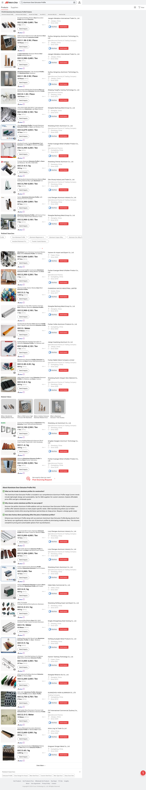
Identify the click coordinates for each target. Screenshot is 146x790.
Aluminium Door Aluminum (10, 237)
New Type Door (58, 775)
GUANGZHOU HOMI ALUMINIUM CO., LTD (62, 693)
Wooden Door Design (33, 14)
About (27, 783)
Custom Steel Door (46, 775)
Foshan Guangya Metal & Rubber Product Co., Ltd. (63, 145)
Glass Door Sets (69, 775)
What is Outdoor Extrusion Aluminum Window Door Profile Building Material (41, 416)
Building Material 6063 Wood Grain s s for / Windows (30, 639)
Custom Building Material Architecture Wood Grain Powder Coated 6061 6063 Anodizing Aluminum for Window (30, 441)
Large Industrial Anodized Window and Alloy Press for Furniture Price (30, 746)
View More (40, 765)
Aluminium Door (23, 241)
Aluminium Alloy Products (21, 14)
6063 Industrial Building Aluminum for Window (30, 674)
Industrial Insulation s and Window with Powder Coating (31, 585)
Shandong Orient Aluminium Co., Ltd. (60, 126)
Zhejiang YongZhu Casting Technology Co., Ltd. (64, 90)
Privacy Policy (46, 783)
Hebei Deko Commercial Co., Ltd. (59, 585)
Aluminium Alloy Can (52, 14)
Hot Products (17, 781)
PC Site (60, 781)
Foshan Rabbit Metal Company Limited (61, 360)
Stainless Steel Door (28, 237)
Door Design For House (21, 775)
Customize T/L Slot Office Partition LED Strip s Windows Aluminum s (30, 306)
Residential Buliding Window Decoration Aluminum (30, 18)
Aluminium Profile (61, 237)
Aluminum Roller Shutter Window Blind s (30, 288)
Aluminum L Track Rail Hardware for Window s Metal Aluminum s (30, 657)
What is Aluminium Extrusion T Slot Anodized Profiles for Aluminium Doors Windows (57, 416)
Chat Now (54, 27)
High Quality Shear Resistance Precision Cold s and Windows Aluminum (31, 710)
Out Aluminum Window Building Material (29, 54)
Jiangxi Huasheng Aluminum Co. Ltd (60, 342)
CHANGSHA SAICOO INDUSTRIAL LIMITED (62, 288)
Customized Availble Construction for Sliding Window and (30, 270)
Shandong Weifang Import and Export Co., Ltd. (63, 603)
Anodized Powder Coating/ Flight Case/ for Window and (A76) (30, 144)
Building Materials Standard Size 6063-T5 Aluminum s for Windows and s (30, 342)
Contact (54, 783)
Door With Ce (42, 14)
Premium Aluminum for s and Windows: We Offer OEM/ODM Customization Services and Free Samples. (31, 162)
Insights (66, 781)
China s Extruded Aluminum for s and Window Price (30, 126)
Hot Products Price (28, 781)
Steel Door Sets (62, 14)
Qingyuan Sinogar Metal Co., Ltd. (59, 746)
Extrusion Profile (7, 775)
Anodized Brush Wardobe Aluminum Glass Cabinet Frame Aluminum (31, 324)
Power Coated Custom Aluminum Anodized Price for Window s (31, 567)
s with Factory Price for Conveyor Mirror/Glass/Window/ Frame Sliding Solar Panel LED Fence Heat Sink (31, 215)
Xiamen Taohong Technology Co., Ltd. (60, 657)
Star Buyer (54, 781)
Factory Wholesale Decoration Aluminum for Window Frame (29, 728)
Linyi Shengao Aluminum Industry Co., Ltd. (62, 197)
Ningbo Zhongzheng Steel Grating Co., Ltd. (62, 621)
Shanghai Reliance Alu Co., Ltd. (58, 675)
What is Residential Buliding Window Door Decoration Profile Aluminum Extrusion (7, 416)
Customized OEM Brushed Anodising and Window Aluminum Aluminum (30, 90)
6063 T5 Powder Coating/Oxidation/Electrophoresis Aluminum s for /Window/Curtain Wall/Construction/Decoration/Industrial (30, 603)
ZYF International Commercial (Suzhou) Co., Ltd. (63, 711)
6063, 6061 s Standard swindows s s (29, 692)
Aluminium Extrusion (9, 241)
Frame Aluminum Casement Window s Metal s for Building (31, 252)
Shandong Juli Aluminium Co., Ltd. (59, 423)
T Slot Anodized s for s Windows (30, 72)
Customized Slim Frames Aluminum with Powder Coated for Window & (30, 531)
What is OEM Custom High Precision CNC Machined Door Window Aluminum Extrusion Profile (25, 416)
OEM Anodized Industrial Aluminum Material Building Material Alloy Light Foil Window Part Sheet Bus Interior (31, 179)
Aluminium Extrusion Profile (7, 14)
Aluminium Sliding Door (45, 237)
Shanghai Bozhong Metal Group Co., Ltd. (61, 108)
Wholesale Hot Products (42, 781)
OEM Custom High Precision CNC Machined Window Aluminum (31, 36)
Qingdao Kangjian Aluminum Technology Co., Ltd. (63, 442)
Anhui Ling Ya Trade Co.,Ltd (57, 728)
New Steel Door (34, 775)
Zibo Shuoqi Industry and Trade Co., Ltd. (61, 179)
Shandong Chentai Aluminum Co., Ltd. (61, 162)
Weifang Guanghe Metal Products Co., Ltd (62, 639)
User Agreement (35, 783)
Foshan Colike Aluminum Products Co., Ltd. (62, 324)
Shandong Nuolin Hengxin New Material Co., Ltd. (63, 379)
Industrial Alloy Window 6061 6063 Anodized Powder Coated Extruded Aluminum (30, 621)
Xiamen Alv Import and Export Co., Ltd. (61, 252)
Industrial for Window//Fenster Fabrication (29, 459)
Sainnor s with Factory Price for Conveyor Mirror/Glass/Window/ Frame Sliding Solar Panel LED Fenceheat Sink (31, 197)
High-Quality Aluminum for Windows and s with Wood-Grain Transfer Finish (30, 549)
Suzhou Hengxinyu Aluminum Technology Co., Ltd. (63, 37)
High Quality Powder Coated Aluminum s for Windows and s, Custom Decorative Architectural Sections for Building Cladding (31, 378)
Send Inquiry (23, 29)
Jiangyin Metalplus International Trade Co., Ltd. (64, 18)
